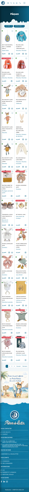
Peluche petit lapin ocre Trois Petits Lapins (7, 159)
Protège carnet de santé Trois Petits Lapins (7, 187)
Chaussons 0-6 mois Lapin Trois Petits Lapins (7, 216)
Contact (5, 434)
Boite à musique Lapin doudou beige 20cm (7, 325)
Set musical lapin (20, 214)
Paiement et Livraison (9, 472)
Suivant (19, 366)
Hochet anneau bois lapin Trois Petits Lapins (21, 245)
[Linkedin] (4, 482)
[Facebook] (1, 482)
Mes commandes (7, 463)
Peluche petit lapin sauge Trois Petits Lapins (7, 101)
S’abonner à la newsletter (9, 454)
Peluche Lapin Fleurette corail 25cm (6, 74)
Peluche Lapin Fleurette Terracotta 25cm (20, 74)
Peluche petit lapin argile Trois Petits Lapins (7, 129)
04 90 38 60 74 (6, 432)
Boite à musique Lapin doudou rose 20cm (7, 353)
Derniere (24, 366)
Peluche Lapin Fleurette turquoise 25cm (20, 46)
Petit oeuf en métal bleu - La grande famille (7, 46)
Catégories (18, 26)
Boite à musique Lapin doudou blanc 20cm (7, 298)
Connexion (5, 461)
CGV (3, 470)
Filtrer (8, 26)
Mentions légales (8, 474)
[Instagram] (7, 482)
